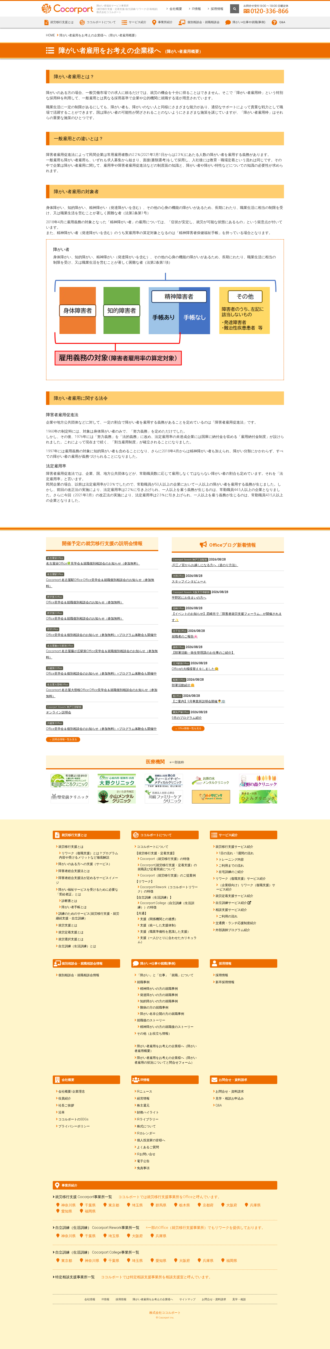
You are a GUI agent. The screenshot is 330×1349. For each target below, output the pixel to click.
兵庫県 (255, 1205)
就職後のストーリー (151, 1020)
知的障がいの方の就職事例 (159, 1001)
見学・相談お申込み (230, 1098)
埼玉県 (137, 1205)
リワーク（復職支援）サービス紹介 (241, 878)
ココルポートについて (152, 846)
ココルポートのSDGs (73, 1119)
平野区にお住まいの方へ (189, 597)
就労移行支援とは (71, 846)
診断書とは (69, 901)
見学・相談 (239, 1299)
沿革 (61, 1112)
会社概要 (175, 9)
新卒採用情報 (225, 982)
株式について (146, 1126)
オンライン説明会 (58, 712)
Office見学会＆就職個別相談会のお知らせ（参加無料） (84, 602)
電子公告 (143, 1161)
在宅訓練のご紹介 (231, 872)
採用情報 (217, 9)
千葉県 (90, 1205)
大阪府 (231, 1205)
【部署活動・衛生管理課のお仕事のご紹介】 (203, 652)
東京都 (113, 1205)
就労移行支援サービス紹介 (234, 846)
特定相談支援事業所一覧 (75, 1277)
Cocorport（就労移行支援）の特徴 (164, 859)
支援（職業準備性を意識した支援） (165, 931)
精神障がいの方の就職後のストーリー (167, 1027)
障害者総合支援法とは (74, 871)
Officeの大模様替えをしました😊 (195, 669)
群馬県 (161, 1205)
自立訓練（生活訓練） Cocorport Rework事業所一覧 (97, 1227)
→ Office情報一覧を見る (188, 728)
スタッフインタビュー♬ (189, 581)
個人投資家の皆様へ (151, 1140)
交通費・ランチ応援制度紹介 (236, 923)
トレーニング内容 (231, 859)
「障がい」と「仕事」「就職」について (165, 975)
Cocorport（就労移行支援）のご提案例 (168, 875)
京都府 (208, 1205)
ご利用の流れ (228, 916)
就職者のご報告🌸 (185, 636)
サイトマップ (187, 1299)
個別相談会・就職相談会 (203, 22)
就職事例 (143, 982)
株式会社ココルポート (165, 1312)
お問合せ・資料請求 (230, 1091)
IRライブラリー (147, 1119)
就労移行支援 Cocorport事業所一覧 (83, 1197)
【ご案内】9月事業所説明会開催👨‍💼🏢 (198, 701)
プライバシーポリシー (74, 1126)
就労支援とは (67, 925)
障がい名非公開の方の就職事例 (162, 1014)
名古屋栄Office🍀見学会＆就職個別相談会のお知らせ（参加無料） (93, 563)
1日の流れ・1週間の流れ (236, 853)
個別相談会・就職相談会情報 (78, 975)
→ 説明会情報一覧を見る (63, 739)
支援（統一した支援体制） (159, 925)
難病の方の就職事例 (154, 1007)
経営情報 (143, 1098)
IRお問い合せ (146, 1154)
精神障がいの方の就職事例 (159, 988)
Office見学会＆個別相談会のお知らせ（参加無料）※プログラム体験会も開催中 (101, 635)
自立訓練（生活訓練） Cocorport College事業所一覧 (97, 1252)
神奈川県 (68, 1205)
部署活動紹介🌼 (183, 685)
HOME (50, 35)
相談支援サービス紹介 (231, 910)
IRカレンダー (146, 1133)
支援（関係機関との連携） (159, 919)
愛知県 (66, 1211)
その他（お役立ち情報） (154, 1033)
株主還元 (143, 1105)
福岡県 (90, 1211)
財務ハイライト (148, 1112)
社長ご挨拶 (66, 1105)
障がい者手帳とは (74, 907)
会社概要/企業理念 (71, 1091)
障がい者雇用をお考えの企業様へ (153, 1299)
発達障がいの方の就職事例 (159, 995)
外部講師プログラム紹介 (233, 930)
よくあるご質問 (148, 1147)
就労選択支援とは (71, 939)
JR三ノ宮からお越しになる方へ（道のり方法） (205, 565)
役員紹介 (64, 1098)
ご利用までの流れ (231, 865)
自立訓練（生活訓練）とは (77, 946)
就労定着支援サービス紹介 (234, 896)
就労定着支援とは (71, 932)
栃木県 (184, 1205)
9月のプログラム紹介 (187, 718)
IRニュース (144, 1091)
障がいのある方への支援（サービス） (85, 864)
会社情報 (89, 1299)
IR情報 (196, 9)
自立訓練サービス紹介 (232, 903)
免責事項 (143, 1168)
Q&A (282, 22)
